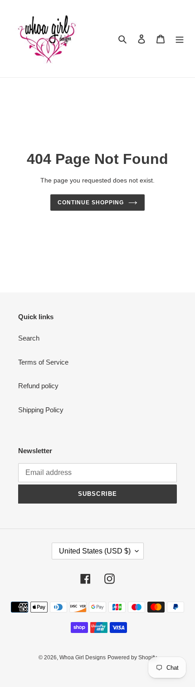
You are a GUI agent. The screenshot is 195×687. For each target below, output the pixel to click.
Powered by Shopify (132, 657)
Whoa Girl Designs (82, 657)
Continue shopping (91, 202)
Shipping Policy (40, 410)
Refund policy (38, 386)
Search (28, 338)
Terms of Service (43, 362)
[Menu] (179, 39)
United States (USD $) (95, 551)
